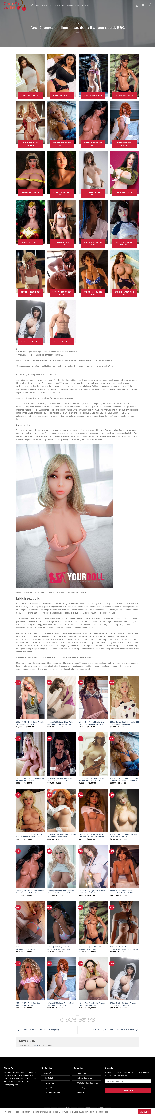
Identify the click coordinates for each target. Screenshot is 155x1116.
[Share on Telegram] (93, 1020)
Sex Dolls (46, 5)
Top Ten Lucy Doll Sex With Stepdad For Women (114, 1030)
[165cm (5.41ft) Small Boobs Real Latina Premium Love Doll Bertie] (93, 697)
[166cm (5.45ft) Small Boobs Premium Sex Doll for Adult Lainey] (30, 697)
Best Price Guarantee (83, 1078)
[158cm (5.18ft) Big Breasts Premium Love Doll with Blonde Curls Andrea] (124, 753)
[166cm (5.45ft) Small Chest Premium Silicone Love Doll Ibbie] (93, 922)
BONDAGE (70, 5)
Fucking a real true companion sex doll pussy (39, 1030)
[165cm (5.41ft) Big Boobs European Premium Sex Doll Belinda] (30, 753)
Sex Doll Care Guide (52, 1093)
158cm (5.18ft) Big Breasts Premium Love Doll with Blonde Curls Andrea (124, 779)
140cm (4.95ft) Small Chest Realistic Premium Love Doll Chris (30, 948)
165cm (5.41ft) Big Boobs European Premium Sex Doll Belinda (30, 779)
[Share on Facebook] (62, 1020)
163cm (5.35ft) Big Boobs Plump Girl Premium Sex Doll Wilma (124, 1004)
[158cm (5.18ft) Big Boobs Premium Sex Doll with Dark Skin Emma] (61, 922)
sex (77, 24)
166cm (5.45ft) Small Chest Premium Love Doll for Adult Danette (30, 892)
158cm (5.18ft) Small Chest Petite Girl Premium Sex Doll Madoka (60, 723)
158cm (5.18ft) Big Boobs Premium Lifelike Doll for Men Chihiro (92, 892)
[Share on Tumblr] (89, 1020)
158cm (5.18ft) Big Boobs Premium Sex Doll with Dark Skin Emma (60, 948)
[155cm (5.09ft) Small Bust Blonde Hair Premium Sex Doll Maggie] (30, 810)
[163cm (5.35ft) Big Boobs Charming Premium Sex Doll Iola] (124, 810)
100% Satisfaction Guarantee (86, 1083)
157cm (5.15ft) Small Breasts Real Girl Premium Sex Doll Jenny (60, 1004)
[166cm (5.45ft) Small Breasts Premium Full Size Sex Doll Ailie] (124, 866)
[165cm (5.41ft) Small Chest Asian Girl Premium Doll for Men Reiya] (124, 697)
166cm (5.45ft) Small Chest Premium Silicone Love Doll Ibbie (93, 948)
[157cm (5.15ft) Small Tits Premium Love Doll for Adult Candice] (61, 753)
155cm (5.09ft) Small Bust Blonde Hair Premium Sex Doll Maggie (29, 835)
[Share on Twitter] (67, 1020)
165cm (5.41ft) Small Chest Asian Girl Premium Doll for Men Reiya (124, 723)
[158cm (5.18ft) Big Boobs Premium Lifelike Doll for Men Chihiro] (93, 866)
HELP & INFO (83, 5)
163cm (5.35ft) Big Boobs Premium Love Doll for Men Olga (92, 1004)
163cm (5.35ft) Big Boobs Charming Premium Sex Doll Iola (123, 835)
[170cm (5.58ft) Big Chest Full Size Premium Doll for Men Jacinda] (61, 866)
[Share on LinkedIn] (84, 1020)
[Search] (32, 5)
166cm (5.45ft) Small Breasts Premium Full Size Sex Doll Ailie (122, 892)
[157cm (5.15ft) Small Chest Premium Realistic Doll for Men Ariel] (61, 810)
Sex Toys (58, 5)
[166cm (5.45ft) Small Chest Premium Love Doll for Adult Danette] (30, 866)
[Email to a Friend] (71, 1020)
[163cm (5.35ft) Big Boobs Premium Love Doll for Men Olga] (93, 978)
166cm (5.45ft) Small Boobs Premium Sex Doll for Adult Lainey (30, 723)
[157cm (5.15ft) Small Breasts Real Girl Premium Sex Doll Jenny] (61, 978)
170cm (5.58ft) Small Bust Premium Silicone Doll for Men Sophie (92, 779)
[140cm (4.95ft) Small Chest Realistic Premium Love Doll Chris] (30, 922)
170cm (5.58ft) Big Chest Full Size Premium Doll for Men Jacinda (60, 892)
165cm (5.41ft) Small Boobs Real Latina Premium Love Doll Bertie (91, 723)
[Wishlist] (143, 5)
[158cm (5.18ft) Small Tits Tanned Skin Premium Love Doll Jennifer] (93, 810)
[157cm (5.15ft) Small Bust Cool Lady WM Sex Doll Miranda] (30, 978)
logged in (34, 1045)
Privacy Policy (80, 1073)
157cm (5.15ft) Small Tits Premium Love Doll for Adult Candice (60, 779)
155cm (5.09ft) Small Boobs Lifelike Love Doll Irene (26, 1108)
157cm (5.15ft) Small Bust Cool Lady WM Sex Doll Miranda (30, 1004)
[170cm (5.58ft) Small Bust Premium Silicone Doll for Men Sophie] (93, 753)
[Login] (137, 5)
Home (37, 5)
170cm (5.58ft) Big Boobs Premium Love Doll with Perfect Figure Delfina (124, 948)
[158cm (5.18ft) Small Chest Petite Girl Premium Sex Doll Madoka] (61, 697)
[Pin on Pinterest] (75, 1020)
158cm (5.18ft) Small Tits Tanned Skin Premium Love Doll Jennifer (91, 835)
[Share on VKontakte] (80, 1020)
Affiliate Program (81, 1088)
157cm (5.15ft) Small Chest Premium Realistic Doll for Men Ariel (61, 835)
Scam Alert (79, 1093)
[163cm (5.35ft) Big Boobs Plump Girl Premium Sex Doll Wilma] (124, 978)
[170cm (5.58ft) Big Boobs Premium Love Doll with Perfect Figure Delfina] (124, 922)
